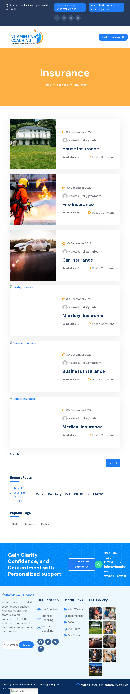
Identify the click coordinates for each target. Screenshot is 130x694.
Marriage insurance (83, 316)
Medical (45, 524)
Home (47, 85)
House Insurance (80, 149)
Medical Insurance (82, 427)
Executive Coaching (48, 628)
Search (14, 454)
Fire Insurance (78, 204)
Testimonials (75, 616)
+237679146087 (67, 7)
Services (62, 85)
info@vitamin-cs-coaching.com (105, 7)
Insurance (30, 524)
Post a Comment (103, 157)
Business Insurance (83, 371)
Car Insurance (77, 260)
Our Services (76, 635)
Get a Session (111, 37)
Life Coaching (50, 609)
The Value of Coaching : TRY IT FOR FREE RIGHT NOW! (66, 494)
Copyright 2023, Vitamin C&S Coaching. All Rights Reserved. (31, 686)
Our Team (74, 629)
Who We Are (75, 609)
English (21, 691)
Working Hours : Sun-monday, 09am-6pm (104, 684)
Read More (69, 157)
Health (15, 524)
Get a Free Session (82, 564)
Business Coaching (47, 618)
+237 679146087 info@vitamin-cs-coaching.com (115, 567)
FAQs (71, 622)
